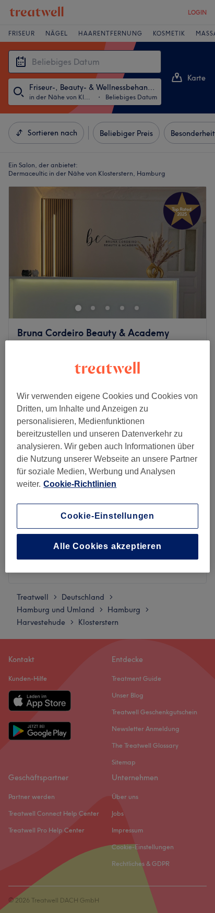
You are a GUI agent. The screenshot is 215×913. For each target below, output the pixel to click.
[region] (107, 456)
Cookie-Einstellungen (107, 515)
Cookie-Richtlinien (79, 484)
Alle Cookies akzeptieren (107, 546)
